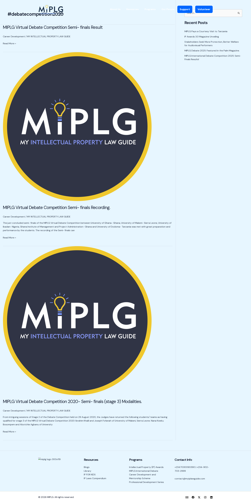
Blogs (86, 467)
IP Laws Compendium (95, 478)
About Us (115, 9)
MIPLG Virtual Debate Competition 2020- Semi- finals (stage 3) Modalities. (72, 401)
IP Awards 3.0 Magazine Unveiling (201, 36)
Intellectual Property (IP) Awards (146, 467)
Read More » (9, 43)
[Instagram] (205, 497)
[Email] (187, 497)
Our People (168, 9)
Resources (132, 9)
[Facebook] (193, 497)
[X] (199, 497)
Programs (150, 9)
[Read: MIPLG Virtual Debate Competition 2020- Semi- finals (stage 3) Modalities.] (77, 320)
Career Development (14, 36)
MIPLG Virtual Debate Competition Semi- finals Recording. (56, 207)
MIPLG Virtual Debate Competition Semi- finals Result (53, 27)
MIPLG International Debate (143, 470)
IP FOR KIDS (90, 474)
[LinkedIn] (211, 497)
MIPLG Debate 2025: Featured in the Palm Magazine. (212, 50)
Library (87, 470)
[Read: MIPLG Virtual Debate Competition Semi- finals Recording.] (77, 126)
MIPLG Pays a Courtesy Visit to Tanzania (205, 31)
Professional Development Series (146, 482)
